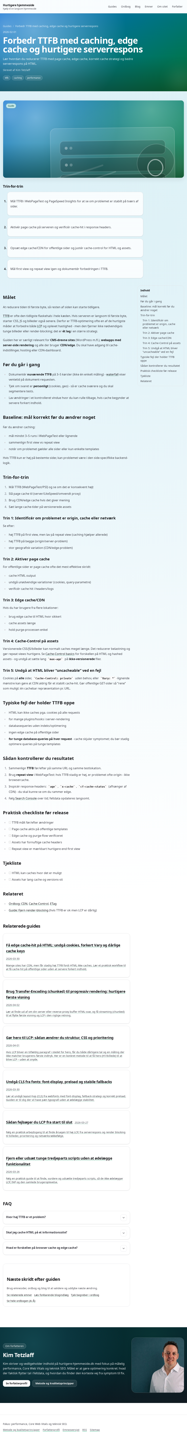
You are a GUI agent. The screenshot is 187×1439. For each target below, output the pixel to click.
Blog (137, 6)
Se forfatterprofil (16, 1383)
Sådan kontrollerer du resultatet (160, 365)
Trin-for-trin (147, 315)
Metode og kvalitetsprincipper (54, 1383)
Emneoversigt (71, 1430)
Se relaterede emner (19, 1295)
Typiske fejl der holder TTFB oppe (157, 358)
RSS (84, 1430)
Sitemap (95, 1430)
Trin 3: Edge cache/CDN (157, 338)
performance (34, 77)
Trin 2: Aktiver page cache (158, 333)
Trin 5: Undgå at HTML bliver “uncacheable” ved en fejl (160, 350)
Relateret (146, 381)
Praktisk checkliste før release (158, 371)
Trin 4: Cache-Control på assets (162, 343)
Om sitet (162, 6)
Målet (143, 296)
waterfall (112, 374)
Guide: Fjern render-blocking (28, 910)
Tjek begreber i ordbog (85, 1295)
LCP (39, 326)
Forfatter (177, 6)
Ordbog (126, 6)
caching (18, 77)
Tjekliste (145, 376)
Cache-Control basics (60, 654)
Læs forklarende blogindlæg (51, 1295)
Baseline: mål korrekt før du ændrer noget (157, 308)
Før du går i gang (151, 301)
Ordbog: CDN (18, 904)
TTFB (6, 316)
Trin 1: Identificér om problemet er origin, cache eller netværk (159, 324)
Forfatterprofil (51, 1430)
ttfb (6, 77)
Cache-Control (39, 904)
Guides (112, 6)
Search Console (26, 798)
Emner (149, 6)
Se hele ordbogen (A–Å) (21, 1301)
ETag (53, 904)
